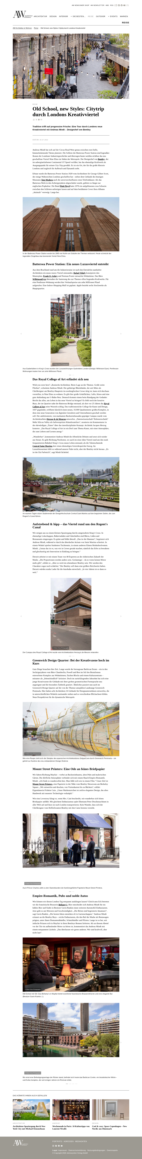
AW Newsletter (97, 5)
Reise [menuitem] (91, 16)
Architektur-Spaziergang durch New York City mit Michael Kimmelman (29, 1127)
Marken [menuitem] (124, 16)
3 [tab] (73, 1084)
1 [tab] (69, 375)
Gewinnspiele (112, 1150)
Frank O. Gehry (50, 276)
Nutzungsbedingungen (96, 1150)
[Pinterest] (119, 5)
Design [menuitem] (53, 16)
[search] (128, 5)
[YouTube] (124, 5)
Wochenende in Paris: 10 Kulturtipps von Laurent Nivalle (71, 1127)
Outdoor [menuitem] (100, 16)
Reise (36, 28)
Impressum (62, 1150)
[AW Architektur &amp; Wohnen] (23, 14)
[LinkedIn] (56, 1146)
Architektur (19, 1123)
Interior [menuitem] (63, 16)
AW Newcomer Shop (80, 5)
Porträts (57, 1141)
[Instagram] (116, 5)
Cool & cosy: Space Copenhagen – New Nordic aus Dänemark (109, 1127)
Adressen (69, 1141)
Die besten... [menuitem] (79, 16)
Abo (107, 5)
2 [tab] (73, 375)
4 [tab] (76, 1084)
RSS (111, 5)
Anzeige (56, 1123)
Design (95, 1123)
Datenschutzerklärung (77, 1150)
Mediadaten (81, 1141)
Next (121, 334)
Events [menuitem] (114, 16)
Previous (21, 334)
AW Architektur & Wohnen (22, 28)
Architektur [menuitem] (40, 16)
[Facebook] (121, 5)
